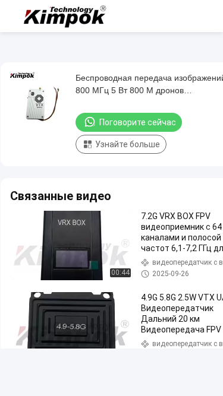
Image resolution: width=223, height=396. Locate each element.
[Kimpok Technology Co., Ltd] (65, 16)
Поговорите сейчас (137, 122)
